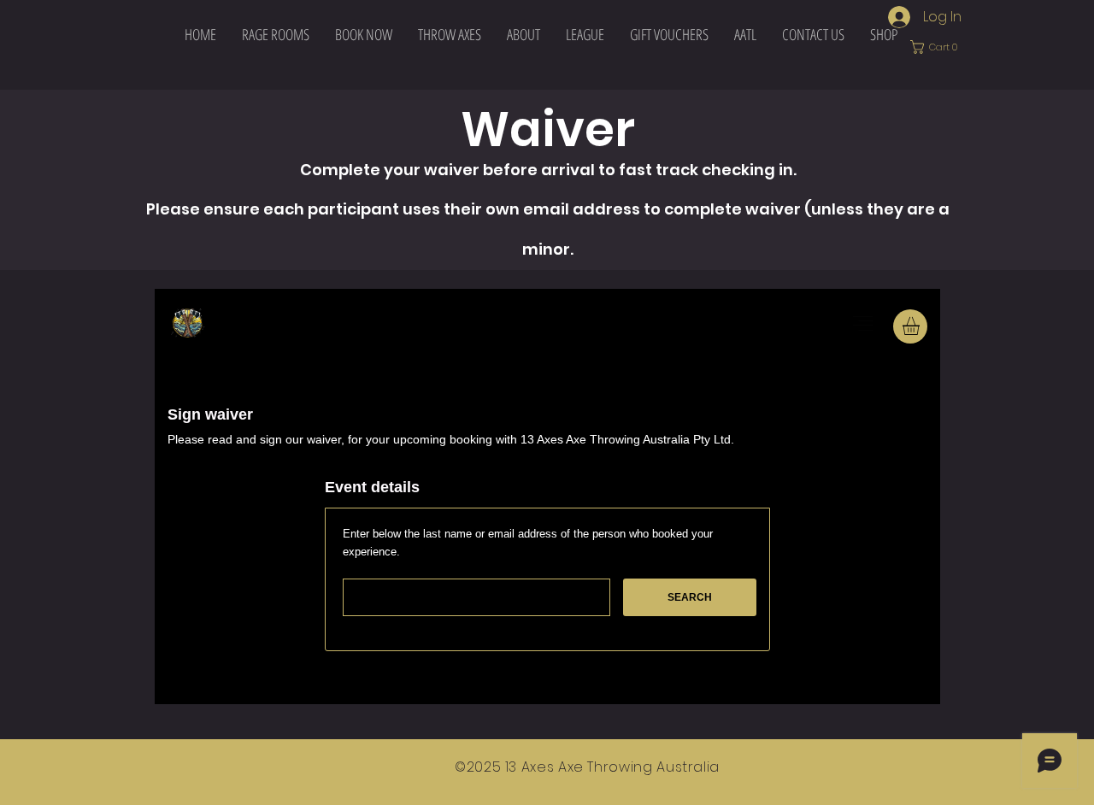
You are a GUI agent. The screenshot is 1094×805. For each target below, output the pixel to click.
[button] (449, 34)
